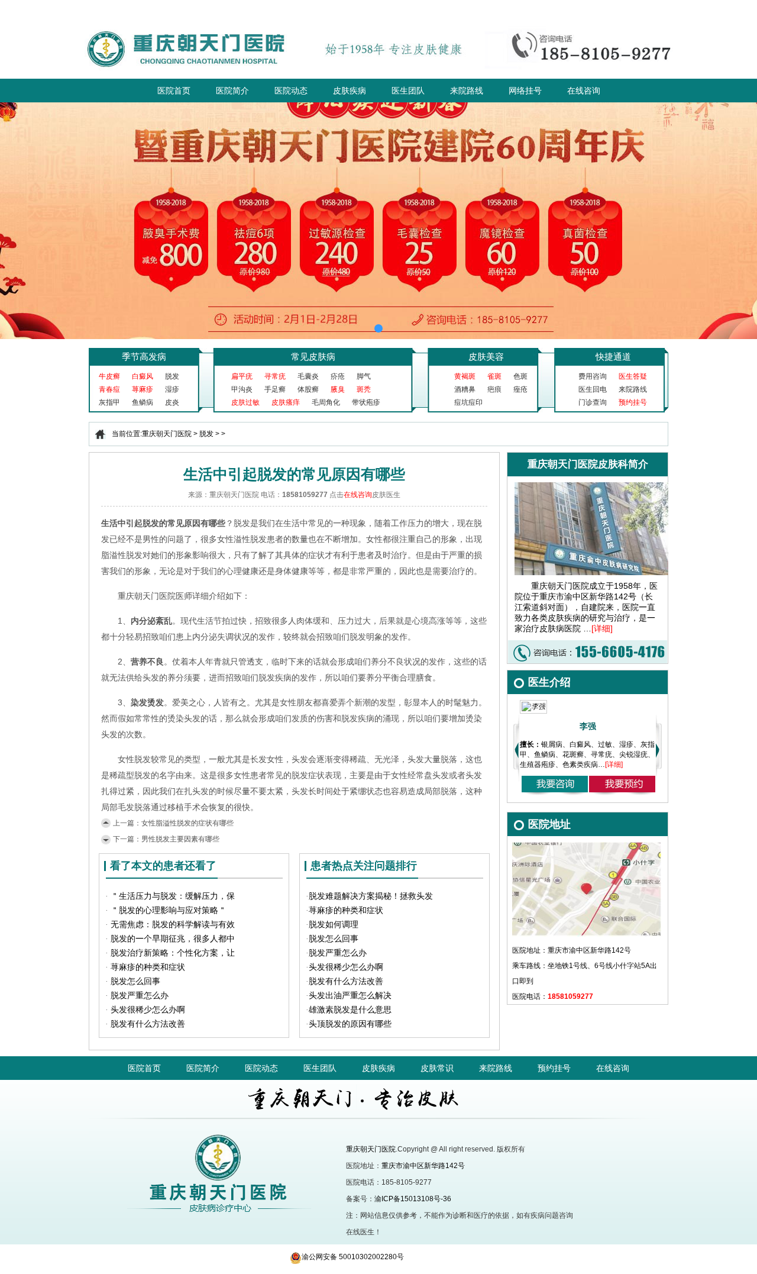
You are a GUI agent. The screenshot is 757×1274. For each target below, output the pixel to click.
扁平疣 (242, 376)
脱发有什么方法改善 (148, 1024)
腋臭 (338, 389)
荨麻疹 (142, 389)
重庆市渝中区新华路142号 (423, 1166)
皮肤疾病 (349, 90)
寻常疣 (275, 376)
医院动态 (291, 90)
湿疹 (172, 389)
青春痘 (109, 389)
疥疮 (338, 376)
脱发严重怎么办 (140, 995)
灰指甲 (109, 402)
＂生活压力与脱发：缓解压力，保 (173, 896)
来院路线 (466, 90)
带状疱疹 (366, 402)
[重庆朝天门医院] (379, 25)
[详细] (602, 628)
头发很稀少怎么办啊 (148, 1009)
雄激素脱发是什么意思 (350, 1009)
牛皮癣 (109, 376)
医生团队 (408, 90)
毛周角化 (326, 402)
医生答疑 (633, 376)
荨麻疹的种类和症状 (148, 967)
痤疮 (520, 389)
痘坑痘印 (468, 402)
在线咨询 (583, 90)
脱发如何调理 (333, 924)
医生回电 (592, 389)
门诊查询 (592, 402)
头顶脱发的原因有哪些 (350, 1024)
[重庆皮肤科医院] (205, 1124)
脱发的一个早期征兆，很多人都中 (173, 938)
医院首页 (173, 90)
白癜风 (142, 376)
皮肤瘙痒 (285, 402)
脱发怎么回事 (135, 981)
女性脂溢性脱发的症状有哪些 (187, 823)
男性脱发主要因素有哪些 (180, 839)
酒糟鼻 (464, 389)
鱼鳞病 (142, 402)
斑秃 (364, 389)
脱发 (172, 376)
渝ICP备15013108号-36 (412, 1199)
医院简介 (232, 90)
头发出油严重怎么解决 (350, 995)
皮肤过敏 (245, 402)
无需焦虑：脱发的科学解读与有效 (173, 924)
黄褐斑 (464, 376)
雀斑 (494, 376)
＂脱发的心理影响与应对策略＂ (169, 910)
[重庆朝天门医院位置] (586, 846)
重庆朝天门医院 (167, 434)
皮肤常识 (437, 1068)
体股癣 (308, 389)
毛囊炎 (308, 376)
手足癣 (275, 389)
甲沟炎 (242, 389)
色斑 (520, 376)
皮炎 (172, 402)
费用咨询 (592, 376)
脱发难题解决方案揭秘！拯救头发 (371, 896)
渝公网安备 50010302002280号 (353, 1257)
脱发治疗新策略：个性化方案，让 (173, 953)
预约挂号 (633, 402)
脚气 (364, 376)
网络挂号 (525, 90)
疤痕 (494, 389)
